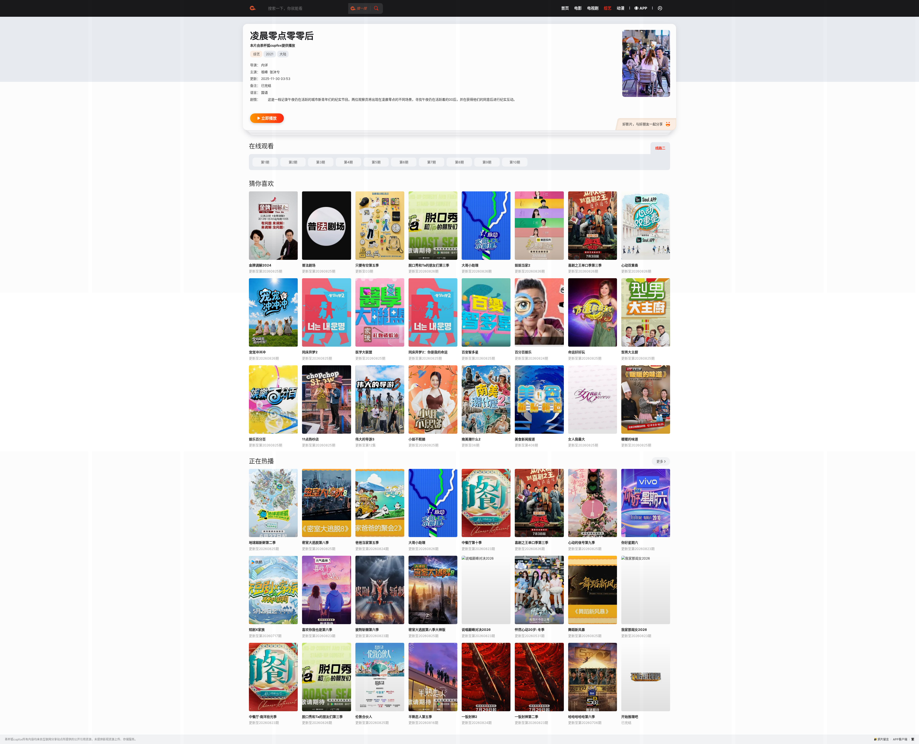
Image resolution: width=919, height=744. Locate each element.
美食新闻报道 (525, 439)
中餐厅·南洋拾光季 (263, 717)
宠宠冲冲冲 (257, 352)
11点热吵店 (310, 439)
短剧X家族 (257, 629)
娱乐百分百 (257, 439)
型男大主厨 (629, 352)
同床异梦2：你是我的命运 (428, 352)
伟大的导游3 (364, 439)
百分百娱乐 (523, 352)
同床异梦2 (310, 352)
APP (643, 8)
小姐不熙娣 (417, 439)
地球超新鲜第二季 (262, 542)
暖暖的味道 (629, 439)
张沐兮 (275, 72)
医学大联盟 (363, 352)
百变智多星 (470, 352)
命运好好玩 (576, 352)
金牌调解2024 (260, 265)
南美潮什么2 (471, 439)
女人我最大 (576, 439)
